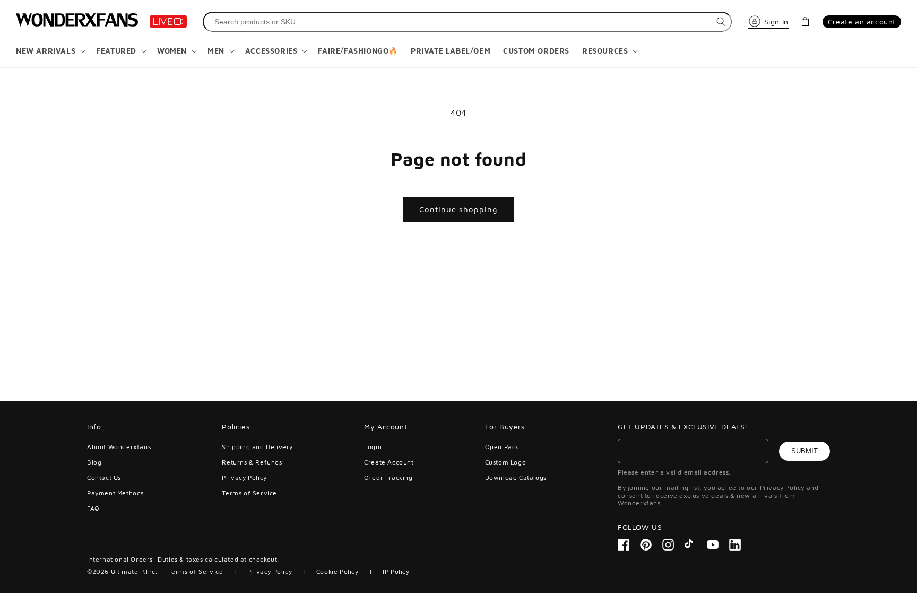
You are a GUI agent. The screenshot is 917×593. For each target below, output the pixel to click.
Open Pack (502, 447)
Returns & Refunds (252, 462)
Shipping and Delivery (257, 447)
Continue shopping (458, 209)
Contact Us (104, 478)
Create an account (862, 21)
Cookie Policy (337, 571)
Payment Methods (115, 493)
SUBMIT (804, 451)
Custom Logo (505, 462)
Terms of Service (249, 493)
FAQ (93, 508)
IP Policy (396, 571)
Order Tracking (388, 478)
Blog (94, 462)
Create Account (388, 462)
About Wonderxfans (119, 447)
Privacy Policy (244, 478)
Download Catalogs (516, 478)
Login (373, 447)
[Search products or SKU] (721, 22)
